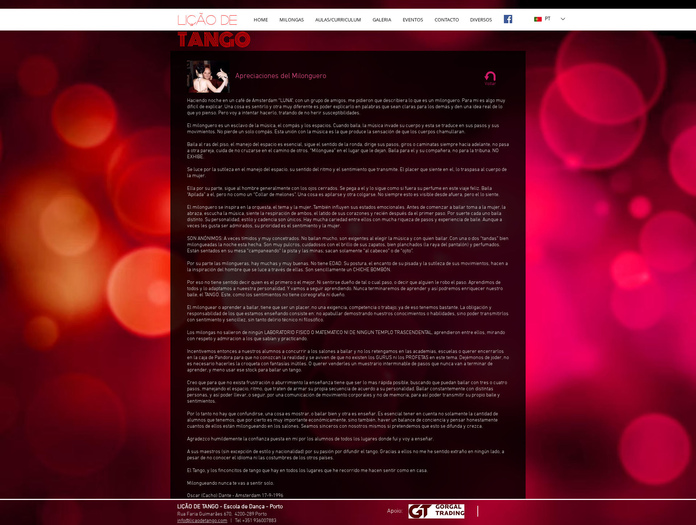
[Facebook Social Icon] (508, 19)
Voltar (490, 83)
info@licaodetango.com (202, 521)
